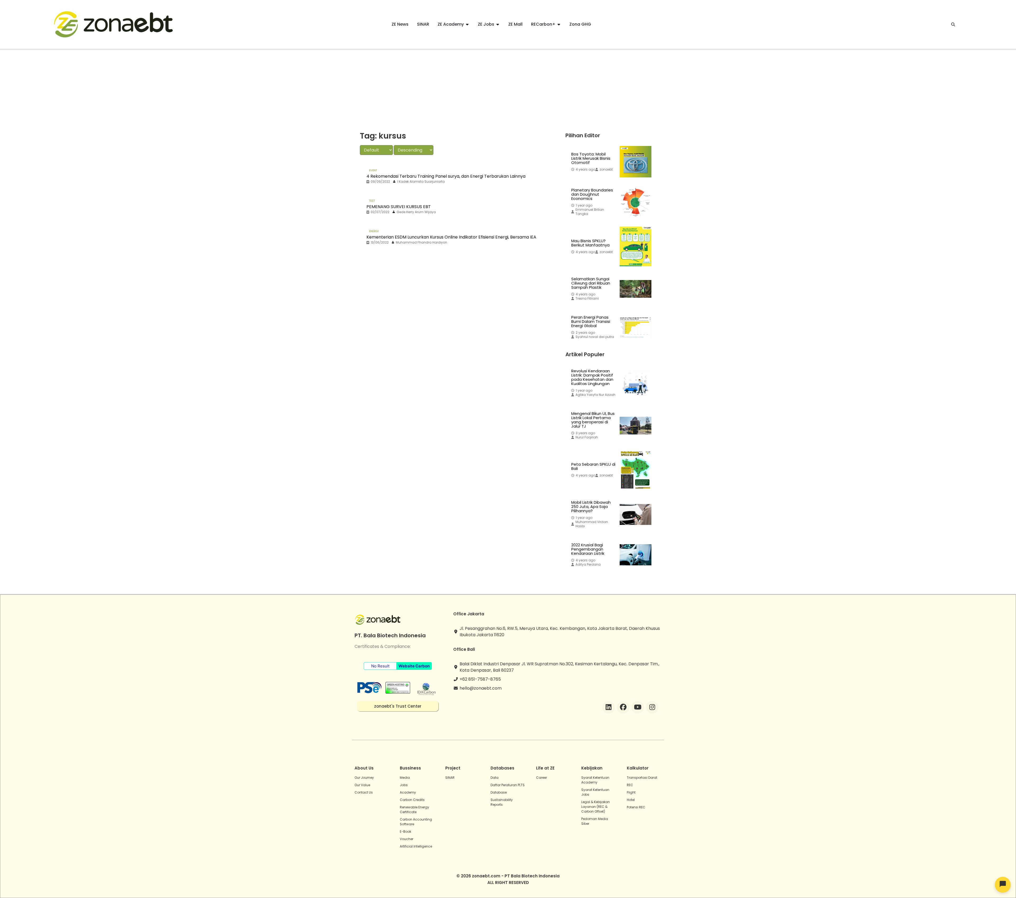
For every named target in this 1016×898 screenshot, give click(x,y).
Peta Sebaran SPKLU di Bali (593, 466)
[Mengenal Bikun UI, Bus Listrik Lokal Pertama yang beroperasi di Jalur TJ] (635, 425)
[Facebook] (623, 707)
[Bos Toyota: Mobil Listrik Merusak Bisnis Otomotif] (635, 162)
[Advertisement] (508, 90)
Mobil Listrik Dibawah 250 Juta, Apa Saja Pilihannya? (591, 506)
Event (373, 170)
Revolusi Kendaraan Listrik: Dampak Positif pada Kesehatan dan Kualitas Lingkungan (592, 377)
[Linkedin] (608, 707)
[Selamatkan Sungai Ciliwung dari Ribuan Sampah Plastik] (635, 289)
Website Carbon (414, 665)
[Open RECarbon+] (559, 24)
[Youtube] (637, 707)
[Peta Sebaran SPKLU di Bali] (635, 470)
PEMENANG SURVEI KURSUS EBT (398, 207)
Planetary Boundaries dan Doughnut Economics (592, 194)
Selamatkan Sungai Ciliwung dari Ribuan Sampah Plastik (590, 283)
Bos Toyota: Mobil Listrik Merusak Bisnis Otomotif (590, 158)
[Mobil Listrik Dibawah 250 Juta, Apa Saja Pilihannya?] (635, 514)
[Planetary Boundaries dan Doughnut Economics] (635, 202)
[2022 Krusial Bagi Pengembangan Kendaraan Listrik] (635, 555)
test (372, 201)
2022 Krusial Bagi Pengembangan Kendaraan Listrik (587, 549)
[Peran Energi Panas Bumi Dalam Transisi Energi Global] (635, 327)
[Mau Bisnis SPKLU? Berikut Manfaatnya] (635, 246)
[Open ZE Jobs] (498, 24)
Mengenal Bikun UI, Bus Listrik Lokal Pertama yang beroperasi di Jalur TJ (593, 419)
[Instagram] (652, 707)
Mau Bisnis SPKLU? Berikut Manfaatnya (590, 243)
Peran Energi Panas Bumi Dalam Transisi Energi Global (590, 321)
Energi (374, 231)
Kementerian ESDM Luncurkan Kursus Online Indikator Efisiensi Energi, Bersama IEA (451, 237)
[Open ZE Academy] (467, 24)
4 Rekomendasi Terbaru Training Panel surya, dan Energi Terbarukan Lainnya (445, 176)
